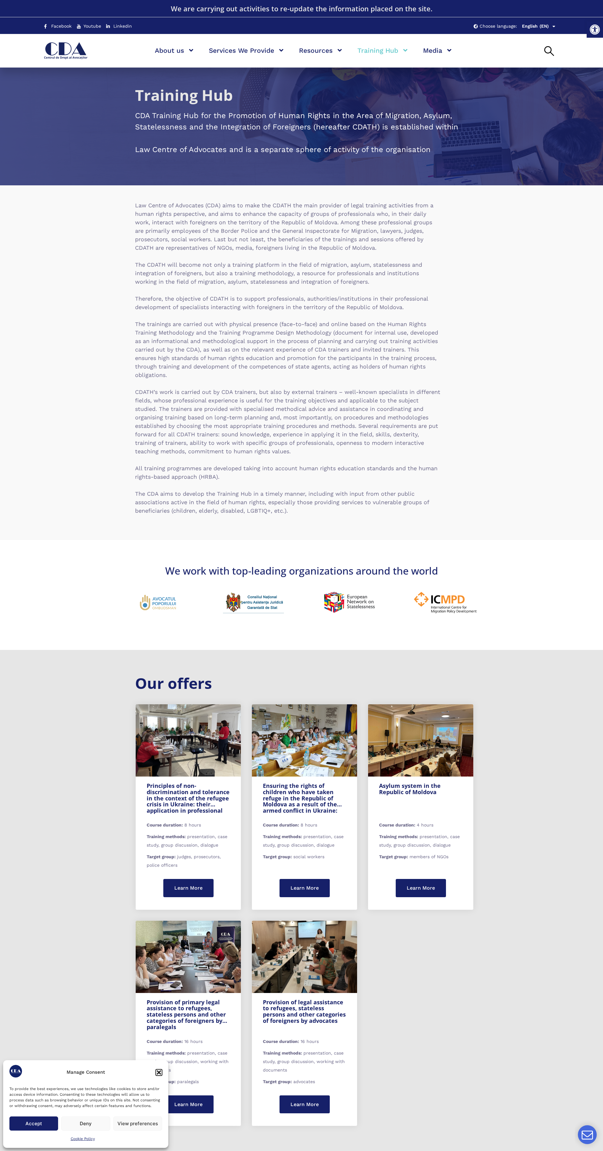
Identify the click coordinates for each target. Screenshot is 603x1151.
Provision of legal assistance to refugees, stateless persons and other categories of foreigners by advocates (304, 1011)
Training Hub (377, 50)
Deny (86, 1123)
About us (169, 50)
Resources (316, 50)
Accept (33, 1123)
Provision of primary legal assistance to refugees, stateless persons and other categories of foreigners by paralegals (186, 1014)
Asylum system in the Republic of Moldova (410, 789)
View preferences (137, 1123)
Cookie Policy (83, 1139)
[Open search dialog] (549, 51)
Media (432, 50)
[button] (595, 29)
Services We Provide (241, 50)
